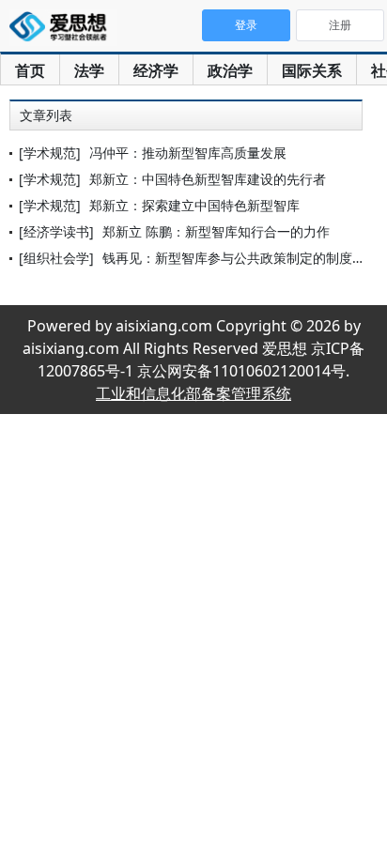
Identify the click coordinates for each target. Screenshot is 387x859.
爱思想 (63, 28)
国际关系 (312, 70)
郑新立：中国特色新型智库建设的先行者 (207, 179)
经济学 (155, 70)
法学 (89, 70)
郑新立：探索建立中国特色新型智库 (194, 205)
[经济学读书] (56, 231)
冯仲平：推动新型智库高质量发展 (187, 152)
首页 (30, 70)
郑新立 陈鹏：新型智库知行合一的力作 (216, 231)
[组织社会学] (56, 258)
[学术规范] (50, 152)
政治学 (230, 70)
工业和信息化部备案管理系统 (193, 393)
